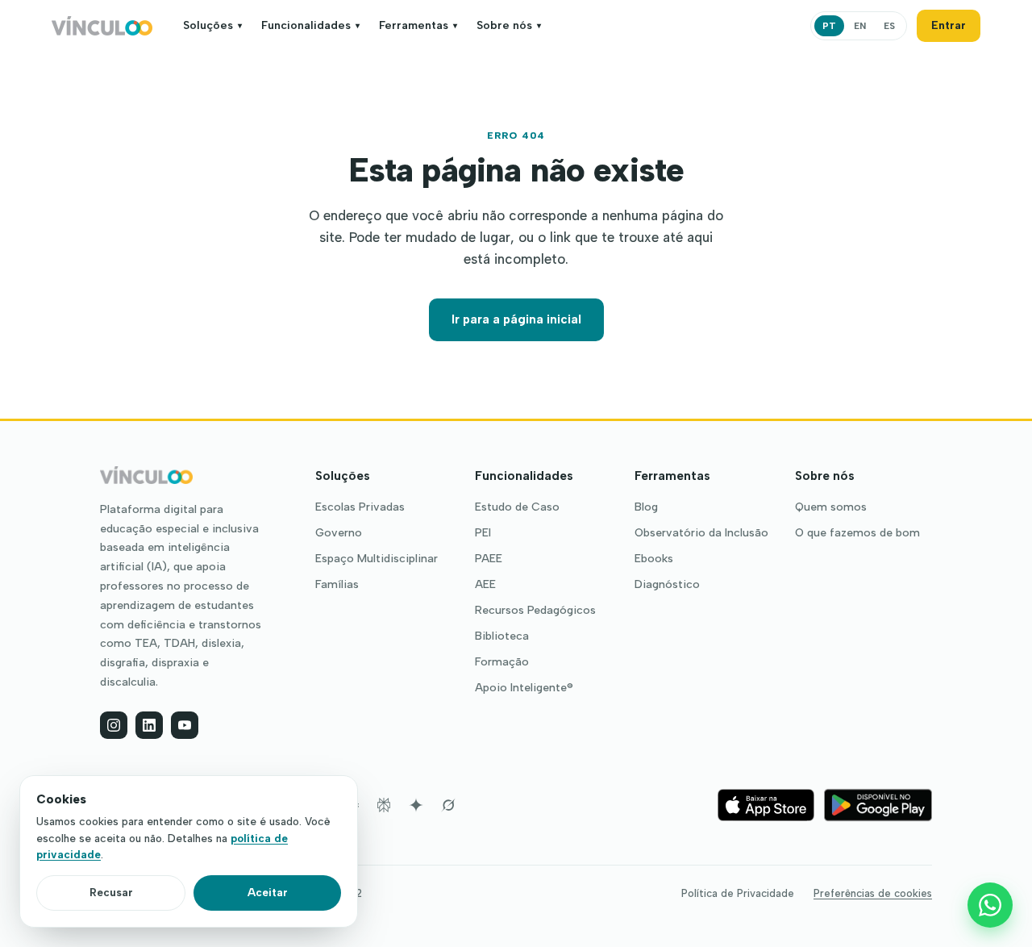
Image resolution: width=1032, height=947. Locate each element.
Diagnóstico (667, 584)
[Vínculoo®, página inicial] (102, 25)
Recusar (111, 892)
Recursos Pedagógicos (535, 610)
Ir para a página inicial (516, 319)
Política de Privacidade (737, 893)
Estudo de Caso (517, 507)
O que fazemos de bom (857, 533)
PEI (483, 533)
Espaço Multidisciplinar (376, 559)
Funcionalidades (310, 25)
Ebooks (654, 559)
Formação (502, 662)
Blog (646, 507)
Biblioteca (502, 636)
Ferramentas (418, 25)
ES (889, 25)
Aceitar (268, 892)
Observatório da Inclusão (701, 533)
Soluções (212, 25)
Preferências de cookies (873, 893)
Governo (338, 533)
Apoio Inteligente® (524, 688)
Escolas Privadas (360, 507)
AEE (485, 584)
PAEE (488, 559)
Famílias (337, 584)
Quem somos (831, 507)
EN (860, 25)
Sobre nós (508, 25)
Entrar (948, 25)
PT (829, 25)
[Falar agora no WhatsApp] (990, 905)
